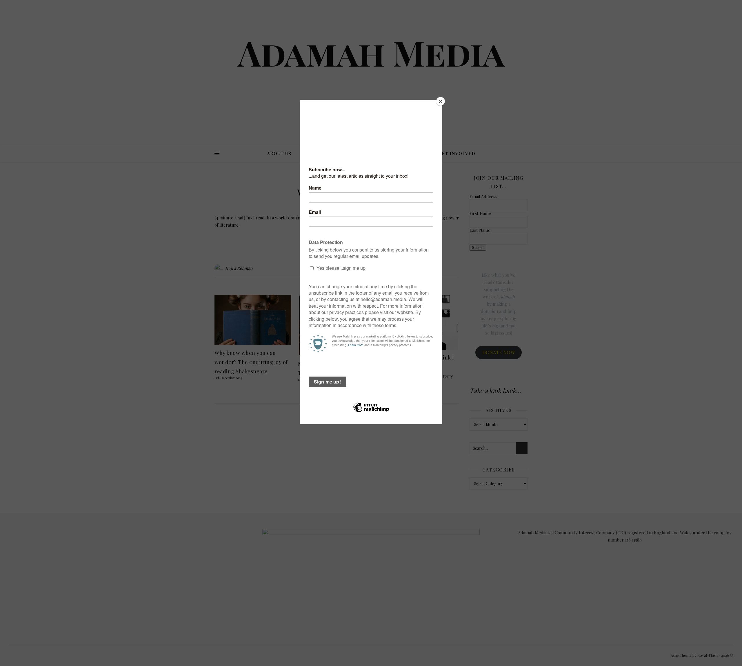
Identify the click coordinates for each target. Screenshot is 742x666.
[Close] (440, 101)
